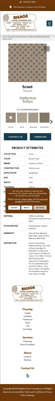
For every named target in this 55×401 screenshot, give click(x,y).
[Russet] (10, 117)
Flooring (11, 37)
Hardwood (27, 319)
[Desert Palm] (44, 117)
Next (51, 118)
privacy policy (26, 199)
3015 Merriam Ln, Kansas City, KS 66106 (29, 7)
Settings (40, 208)
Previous (4, 118)
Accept (14, 208)
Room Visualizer (27, 344)
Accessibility (17, 392)
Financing (40, 136)
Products (24, 37)
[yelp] (27, 376)
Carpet (17, 37)
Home (5, 37)
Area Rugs (27, 329)
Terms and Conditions (34, 392)
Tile (27, 326)
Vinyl (27, 322)
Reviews (27, 360)
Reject (27, 208)
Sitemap (31, 395)
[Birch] (22, 117)
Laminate (28, 316)
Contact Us (15, 136)
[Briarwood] (33, 117)
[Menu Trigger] (49, 23)
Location (27, 356)
